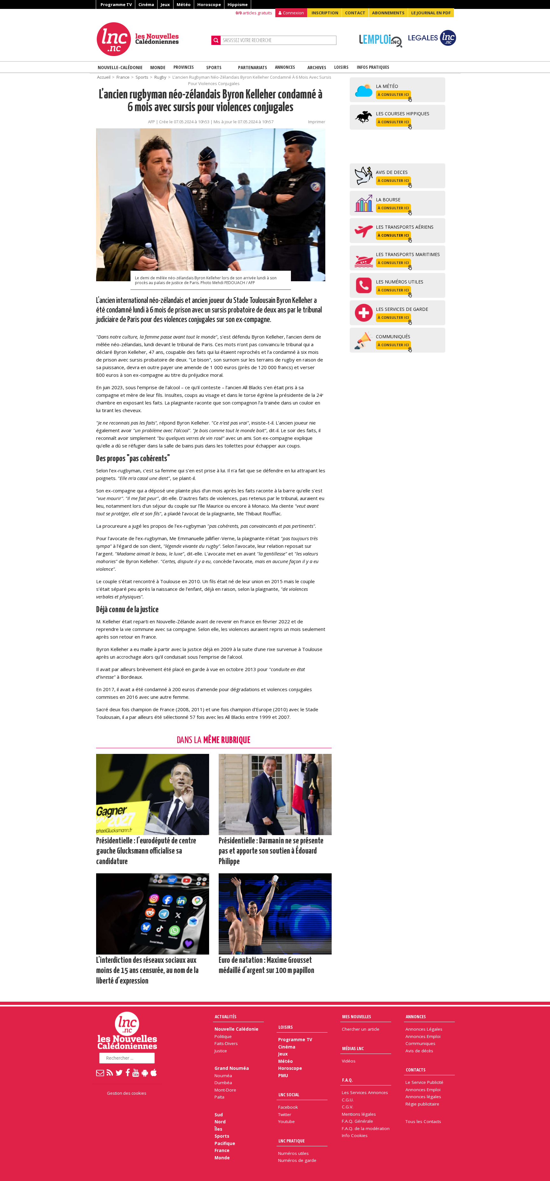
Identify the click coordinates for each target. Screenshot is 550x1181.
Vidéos (349, 1061)
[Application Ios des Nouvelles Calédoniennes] (154, 1072)
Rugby (160, 77)
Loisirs (341, 67)
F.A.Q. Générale (357, 1121)
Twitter (284, 1114)
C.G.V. (347, 1107)
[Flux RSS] (110, 1072)
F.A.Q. (347, 1080)
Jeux (165, 4)
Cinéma (146, 4)
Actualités (225, 1016)
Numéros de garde (297, 1160)
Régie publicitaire (422, 1104)
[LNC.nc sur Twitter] (119, 1072)
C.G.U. (348, 1100)
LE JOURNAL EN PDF (431, 13)
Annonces (285, 67)
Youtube (286, 1121)
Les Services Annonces (365, 1092)
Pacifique (225, 1143)
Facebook (288, 1107)
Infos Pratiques (373, 67)
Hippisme (238, 4)
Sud (219, 1115)
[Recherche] (216, 40)
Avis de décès (419, 1051)
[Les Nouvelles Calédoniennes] (151, 39)
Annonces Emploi (423, 1036)
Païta (219, 1097)
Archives (316, 67)
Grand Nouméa (232, 1068)
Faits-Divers (226, 1043)
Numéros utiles (293, 1153)
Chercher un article (360, 1029)
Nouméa (223, 1075)
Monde (158, 67)
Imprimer (316, 122)
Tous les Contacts (423, 1121)
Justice (221, 1051)
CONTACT (355, 13)
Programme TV (116, 4)
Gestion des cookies (126, 1093)
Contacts (416, 1070)
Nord (220, 1122)
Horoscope (209, 4)
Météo (184, 4)
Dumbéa (223, 1082)
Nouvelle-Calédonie (120, 67)
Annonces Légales (423, 1029)
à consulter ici (393, 94)
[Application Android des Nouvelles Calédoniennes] (145, 1072)
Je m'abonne (407, 17)
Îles (218, 1129)
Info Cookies (355, 1135)
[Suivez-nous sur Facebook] (127, 1072)
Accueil (103, 77)
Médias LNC (353, 1048)
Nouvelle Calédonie (236, 1029)
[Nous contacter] (100, 1072)
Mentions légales (359, 1114)
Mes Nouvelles (356, 1016)
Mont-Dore (225, 1090)
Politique (223, 1036)
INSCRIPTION (325, 13)
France (123, 77)
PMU (283, 1075)
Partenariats (252, 67)
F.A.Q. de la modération (366, 1128)
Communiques (420, 1043)
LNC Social (289, 1095)
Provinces (183, 67)
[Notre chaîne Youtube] (136, 1072)
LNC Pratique (292, 1141)
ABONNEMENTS (388, 13)
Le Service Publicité (424, 1082)
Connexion (293, 13)
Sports (214, 67)
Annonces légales (423, 1096)
